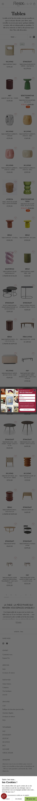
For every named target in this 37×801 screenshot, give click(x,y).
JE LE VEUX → (27, 409)
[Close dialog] (34, 390)
